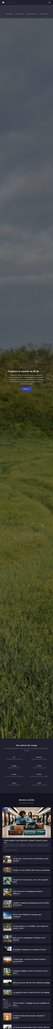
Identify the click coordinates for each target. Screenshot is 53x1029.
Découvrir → (26, 389)
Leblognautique (9, 2)
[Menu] (49, 2)
